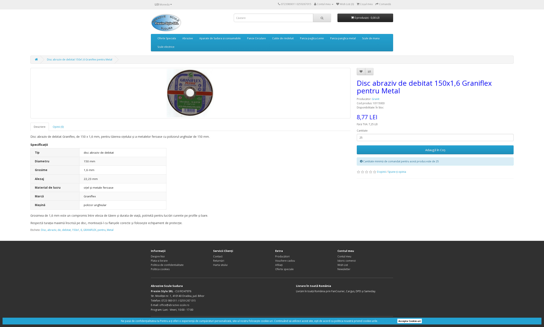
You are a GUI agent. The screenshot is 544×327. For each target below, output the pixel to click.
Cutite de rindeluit (283, 38)
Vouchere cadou (285, 260)
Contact (217, 256)
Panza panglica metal (343, 38)
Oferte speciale (284, 269)
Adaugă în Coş (435, 150)
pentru (102, 230)
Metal (110, 230)
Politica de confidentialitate (167, 265)
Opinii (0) (58, 127)
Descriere (39, 127)
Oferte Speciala (166, 38)
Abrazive (187, 38)
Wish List (342, 265)
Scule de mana (371, 38)
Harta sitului (220, 265)
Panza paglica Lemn (312, 38)
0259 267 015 (188, 300)
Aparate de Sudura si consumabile (220, 38)
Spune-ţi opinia (397, 172)
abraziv (51, 230)
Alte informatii (386, 321)
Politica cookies (160, 269)
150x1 (75, 230)
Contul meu (344, 256)
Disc (43, 230)
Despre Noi (158, 256)
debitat (66, 230)
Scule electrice (165, 47)
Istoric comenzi (346, 260)
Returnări (218, 260)
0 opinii (381, 172)
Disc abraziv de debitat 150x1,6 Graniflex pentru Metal (79, 59)
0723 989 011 (169, 300)
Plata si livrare (159, 260)
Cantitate (362, 130)
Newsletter (343, 269)
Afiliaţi (279, 265)
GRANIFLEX (89, 230)
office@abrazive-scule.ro (174, 305)
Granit (375, 99)
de (59, 230)
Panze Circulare (256, 38)
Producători (282, 256)
